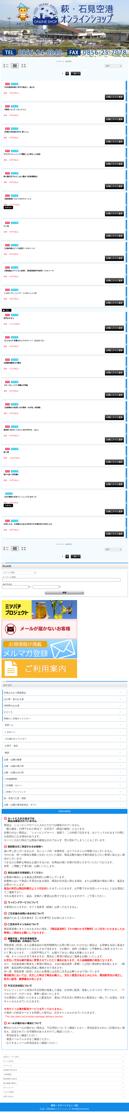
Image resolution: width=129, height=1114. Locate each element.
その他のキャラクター (16, 739)
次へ (75, 73)
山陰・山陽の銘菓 (13, 759)
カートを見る (8, 1061)
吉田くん (9, 725)
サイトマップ (8, 1088)
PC (76, 1105)
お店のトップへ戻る (11, 1057)
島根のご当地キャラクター (17, 718)
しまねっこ (10, 732)
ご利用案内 (7, 1074)
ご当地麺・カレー (13, 785)
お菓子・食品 (11, 745)
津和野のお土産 (11, 705)
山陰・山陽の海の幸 (14, 766)
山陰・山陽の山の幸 (14, 772)
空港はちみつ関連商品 (15, 692)
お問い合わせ (8, 1096)
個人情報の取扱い (10, 1083)
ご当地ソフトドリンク (15, 792)
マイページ (7, 1066)
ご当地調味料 (10, 779)
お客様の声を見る (10, 1070)
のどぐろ (8, 712)
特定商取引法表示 (10, 1079)
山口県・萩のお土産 (14, 699)
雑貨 (7, 752)
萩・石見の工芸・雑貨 (15, 798)
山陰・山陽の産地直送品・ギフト (20, 804)
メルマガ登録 (8, 1092)
